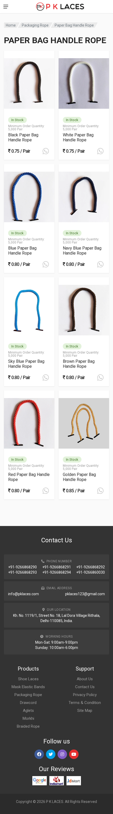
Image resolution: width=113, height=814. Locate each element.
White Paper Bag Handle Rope (78, 137)
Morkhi (28, 718)
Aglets (28, 710)
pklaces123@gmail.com (85, 594)
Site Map (84, 710)
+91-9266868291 (56, 567)
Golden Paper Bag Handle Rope (79, 477)
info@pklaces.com (23, 594)
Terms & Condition (85, 702)
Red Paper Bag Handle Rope (29, 477)
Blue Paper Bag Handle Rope (22, 251)
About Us (85, 679)
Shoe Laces (28, 679)
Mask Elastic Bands (28, 686)
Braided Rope (28, 726)
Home (11, 25)
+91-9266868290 (22, 567)
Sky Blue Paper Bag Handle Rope (26, 364)
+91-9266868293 (22, 572)
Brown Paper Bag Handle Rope (79, 364)
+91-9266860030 (90, 572)
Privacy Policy (85, 694)
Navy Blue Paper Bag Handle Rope (82, 251)
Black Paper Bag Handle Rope (23, 137)
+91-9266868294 (56, 572)
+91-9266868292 (90, 567)
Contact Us (85, 686)
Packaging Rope (35, 25)
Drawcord (28, 702)
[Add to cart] (45, 151)
